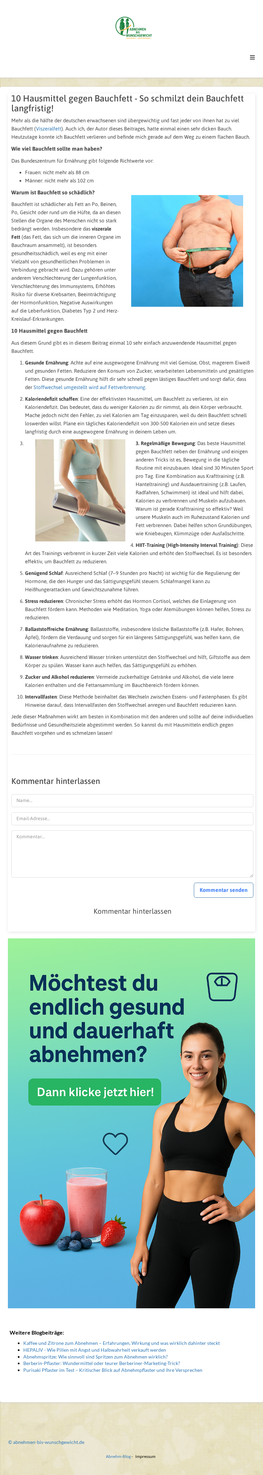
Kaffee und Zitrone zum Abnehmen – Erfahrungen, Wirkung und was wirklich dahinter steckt (121, 1343)
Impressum (145, 1456)
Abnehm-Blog (118, 1456)
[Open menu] (252, 57)
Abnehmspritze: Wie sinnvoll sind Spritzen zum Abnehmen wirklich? (95, 1357)
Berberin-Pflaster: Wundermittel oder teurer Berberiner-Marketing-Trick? (101, 1363)
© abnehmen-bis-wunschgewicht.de (46, 1442)
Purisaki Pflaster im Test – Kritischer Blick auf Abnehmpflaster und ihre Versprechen (112, 1370)
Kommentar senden (224, 890)
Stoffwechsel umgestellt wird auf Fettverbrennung (89, 387)
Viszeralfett (48, 129)
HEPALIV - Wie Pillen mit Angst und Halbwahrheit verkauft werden (94, 1350)
